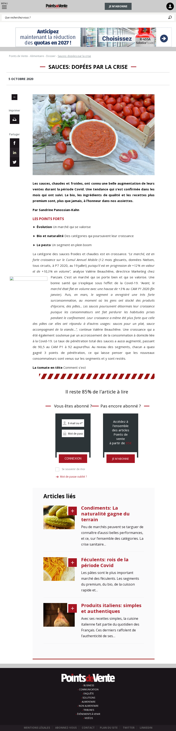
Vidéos (89, 718)
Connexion (73, 458)
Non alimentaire (89, 705)
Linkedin (146, 727)
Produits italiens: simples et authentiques (111, 608)
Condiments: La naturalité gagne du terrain (105, 513)
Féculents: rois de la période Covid (105, 562)
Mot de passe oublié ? (73, 476)
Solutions (88, 697)
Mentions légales (37, 727)
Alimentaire (89, 701)
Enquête (88, 693)
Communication (89, 689)
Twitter (129, 727)
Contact (88, 727)
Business (88, 685)
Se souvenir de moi (73, 469)
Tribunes (88, 709)
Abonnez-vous (66, 727)
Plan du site (109, 727)
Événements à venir (88, 714)
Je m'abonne (118, 6)
